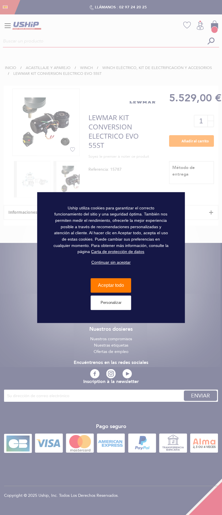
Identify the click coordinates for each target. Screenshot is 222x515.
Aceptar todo (111, 285)
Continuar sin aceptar (111, 262)
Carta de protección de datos (117, 252)
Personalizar (111, 302)
